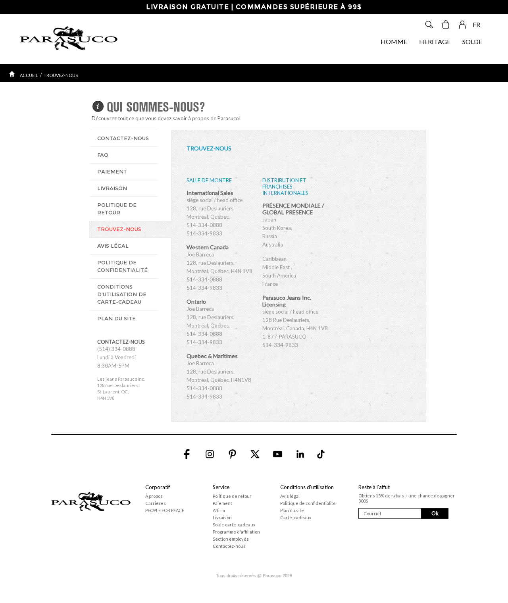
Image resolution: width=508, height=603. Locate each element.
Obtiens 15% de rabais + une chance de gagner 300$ (406, 498)
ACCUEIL (29, 75)
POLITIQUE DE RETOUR (117, 209)
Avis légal (290, 496)
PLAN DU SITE (116, 318)
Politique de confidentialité (308, 503)
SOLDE (472, 41)
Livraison (222, 517)
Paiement (222, 503)
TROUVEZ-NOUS (61, 75)
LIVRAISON (112, 188)
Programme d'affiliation (236, 531)
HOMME (394, 41)
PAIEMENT (112, 171)
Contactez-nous (229, 546)
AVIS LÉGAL (113, 246)
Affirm (219, 510)
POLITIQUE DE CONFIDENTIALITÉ (122, 266)
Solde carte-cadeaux (234, 524)
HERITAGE (434, 41)
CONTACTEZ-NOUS (123, 138)
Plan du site (292, 510)
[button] (407, 540)
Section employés (231, 538)
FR (476, 24)
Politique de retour (232, 496)
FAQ (102, 155)
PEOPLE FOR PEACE (164, 510)
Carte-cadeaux (296, 517)
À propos (154, 496)
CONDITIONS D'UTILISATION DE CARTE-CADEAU (121, 294)
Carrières (155, 503)
